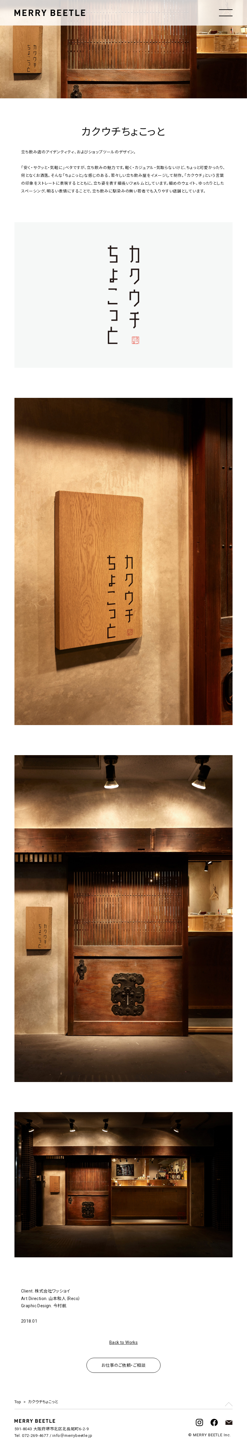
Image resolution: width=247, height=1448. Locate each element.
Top (17, 1402)
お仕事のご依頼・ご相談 (123, 1365)
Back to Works (123, 1342)
